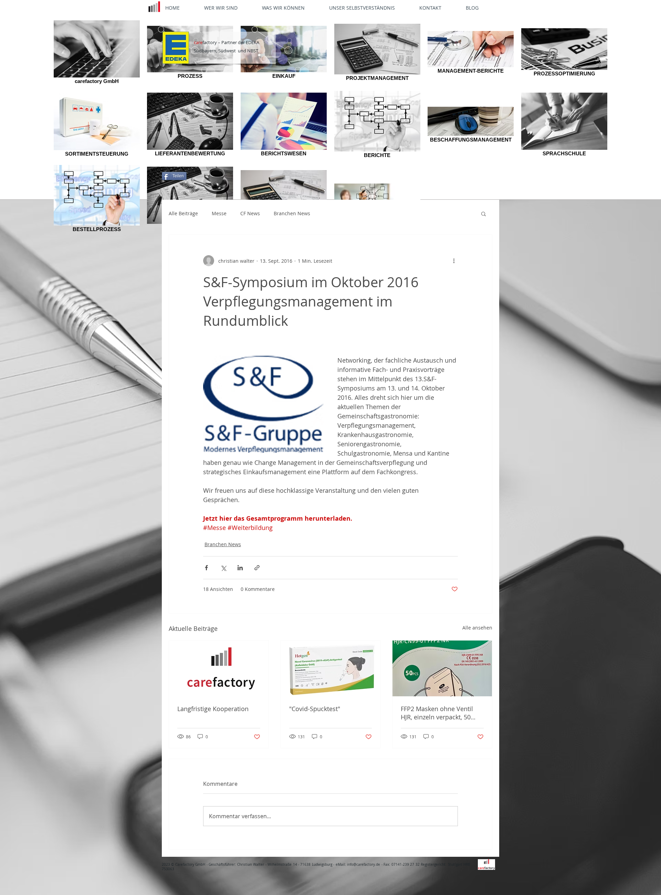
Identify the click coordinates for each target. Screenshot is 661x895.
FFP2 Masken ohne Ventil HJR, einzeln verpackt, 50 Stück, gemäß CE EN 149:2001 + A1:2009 (437, 713)
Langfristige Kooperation (213, 709)
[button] (483, 213)
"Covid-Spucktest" (314, 709)
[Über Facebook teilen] (206, 567)
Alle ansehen (477, 627)
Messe (219, 213)
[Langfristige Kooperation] (219, 668)
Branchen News (292, 213)
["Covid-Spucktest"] (330, 668)
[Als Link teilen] (257, 567)
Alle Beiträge (183, 213)
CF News (250, 213)
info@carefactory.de (363, 864)
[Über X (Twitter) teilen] (223, 567)
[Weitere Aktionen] (454, 261)
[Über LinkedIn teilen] (240, 567)
